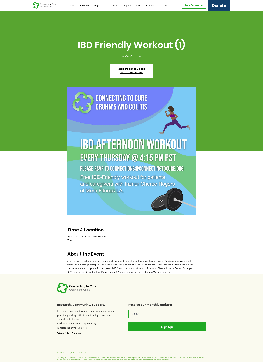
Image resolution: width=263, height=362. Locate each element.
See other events (131, 72)
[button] (84, 5)
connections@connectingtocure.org (79, 323)
